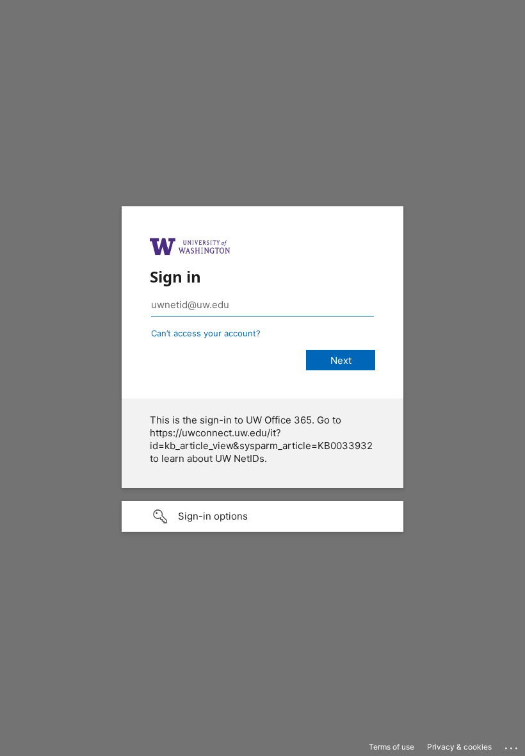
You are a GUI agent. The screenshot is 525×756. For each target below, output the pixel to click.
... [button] (512, 745)
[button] (262, 516)
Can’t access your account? (206, 333)
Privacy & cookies (459, 747)
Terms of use (391, 747)
